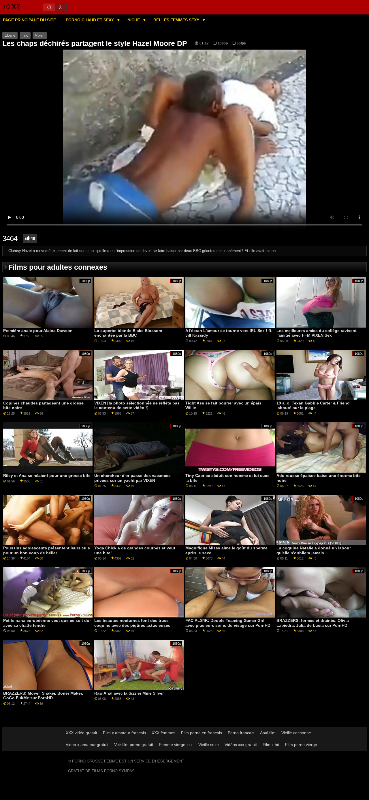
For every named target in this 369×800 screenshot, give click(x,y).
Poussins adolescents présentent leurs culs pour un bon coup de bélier (46, 550)
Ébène (10, 35)
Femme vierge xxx (176, 744)
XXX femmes (163, 732)
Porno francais (241, 732)
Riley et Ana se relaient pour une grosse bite (47, 475)
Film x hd (271, 744)
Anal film (268, 732)
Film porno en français (201, 732)
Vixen (39, 35)
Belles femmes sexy (176, 20)
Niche (134, 20)
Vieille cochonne (296, 732)
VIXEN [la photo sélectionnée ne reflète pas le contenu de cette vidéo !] (137, 405)
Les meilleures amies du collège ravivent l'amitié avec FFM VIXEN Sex (316, 333)
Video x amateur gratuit (87, 744)
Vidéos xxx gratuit (241, 744)
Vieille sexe (208, 744)
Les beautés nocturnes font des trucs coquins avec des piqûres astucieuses (132, 623)
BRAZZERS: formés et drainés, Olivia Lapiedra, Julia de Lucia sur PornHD (312, 623)
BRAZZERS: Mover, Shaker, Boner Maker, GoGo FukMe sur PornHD (43, 695)
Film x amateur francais (124, 732)
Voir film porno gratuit (133, 744)
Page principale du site (29, 20)
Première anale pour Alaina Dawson (38, 330)
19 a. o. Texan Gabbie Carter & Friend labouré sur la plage (313, 405)
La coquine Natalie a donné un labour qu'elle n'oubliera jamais (313, 550)
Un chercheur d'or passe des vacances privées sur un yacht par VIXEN (132, 478)
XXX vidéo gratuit (81, 732)
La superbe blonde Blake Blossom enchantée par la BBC (128, 333)
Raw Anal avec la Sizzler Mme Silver (129, 693)
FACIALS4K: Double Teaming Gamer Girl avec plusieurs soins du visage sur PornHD (227, 623)
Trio (25, 35)
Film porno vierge (301, 744)
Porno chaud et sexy (90, 20)
